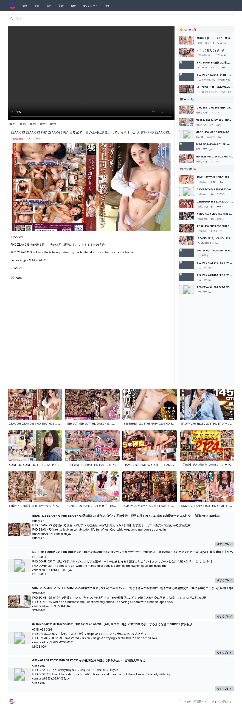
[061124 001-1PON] (186, 252)
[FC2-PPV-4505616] (186, 265)
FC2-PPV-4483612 (206, 79)
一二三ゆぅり (219, 55)
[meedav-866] (186, 122)
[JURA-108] (186, 110)
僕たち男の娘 (204, 55)
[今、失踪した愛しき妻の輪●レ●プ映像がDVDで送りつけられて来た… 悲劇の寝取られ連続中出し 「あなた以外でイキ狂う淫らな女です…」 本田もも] (186, 89)
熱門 (49, 5)
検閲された (201, 112)
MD (217, 161)
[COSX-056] (186, 228)
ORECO (220, 194)
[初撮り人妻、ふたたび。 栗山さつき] (186, 40)
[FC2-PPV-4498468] (186, 277)
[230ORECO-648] (186, 191)
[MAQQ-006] (186, 134)
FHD (224, 67)
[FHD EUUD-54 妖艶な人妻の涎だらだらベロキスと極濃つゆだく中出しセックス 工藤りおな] (186, 64)
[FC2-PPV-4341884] (186, 289)
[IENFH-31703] (186, 179)
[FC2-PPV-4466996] (186, 146)
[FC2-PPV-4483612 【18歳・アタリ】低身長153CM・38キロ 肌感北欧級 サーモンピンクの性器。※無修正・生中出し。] (186, 77)
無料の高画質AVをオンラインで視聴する (209, 701)
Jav (211, 112)
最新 (24, 5)
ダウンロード (90, 5)
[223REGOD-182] (186, 203)
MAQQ (199, 137)
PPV (205, 149)
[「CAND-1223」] (186, 240)
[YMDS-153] (186, 216)
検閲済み (209, 243)
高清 (61, 5)
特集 (107, 5)
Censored (221, 43)
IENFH (214, 182)
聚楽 (200, 43)
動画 (37, 5)
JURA (217, 112)
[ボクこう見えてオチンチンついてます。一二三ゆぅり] (186, 52)
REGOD (220, 206)
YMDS (220, 218)
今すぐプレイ (224, 544)
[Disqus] (91, 338)
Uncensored (224, 79)
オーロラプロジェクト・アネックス (215, 92)
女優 (73, 5)
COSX (214, 231)
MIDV (218, 124)
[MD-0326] (186, 158)
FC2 (198, 149)
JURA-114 (209, 43)
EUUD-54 (202, 67)
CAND (201, 243)
